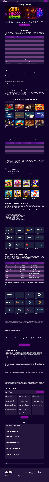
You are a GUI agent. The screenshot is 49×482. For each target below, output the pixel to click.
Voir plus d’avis (24, 417)
